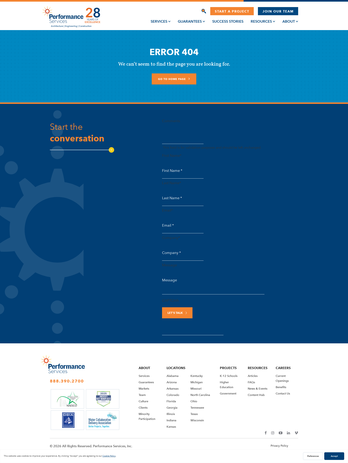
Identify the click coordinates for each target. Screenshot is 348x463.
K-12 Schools (228, 376)
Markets (144, 388)
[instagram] (272, 433)
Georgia (172, 407)
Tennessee (197, 407)
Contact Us (283, 393)
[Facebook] (266, 433)
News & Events (257, 388)
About (288, 21)
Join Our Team (278, 11)
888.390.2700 (67, 381)
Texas (194, 414)
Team (142, 395)
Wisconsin (197, 420)
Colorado (173, 395)
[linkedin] (288, 433)
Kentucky (196, 376)
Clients (143, 407)
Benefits (281, 387)
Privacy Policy (279, 445)
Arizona (172, 382)
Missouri (196, 388)
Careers (283, 368)
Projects (228, 368)
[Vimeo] (296, 433)
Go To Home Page (172, 79)
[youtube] (280, 433)
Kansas (171, 426)
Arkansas (173, 388)
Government (228, 393)
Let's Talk (175, 313)
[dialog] (204, 11)
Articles (253, 376)
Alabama (173, 376)
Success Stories (227, 21)
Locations (176, 368)
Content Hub (256, 395)
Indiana (171, 420)
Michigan (196, 382)
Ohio (193, 401)
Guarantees (190, 21)
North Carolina (200, 395)
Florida (171, 401)
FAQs (251, 382)
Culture (143, 401)
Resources (261, 21)
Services (159, 21)
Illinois (171, 414)
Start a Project (232, 11)
